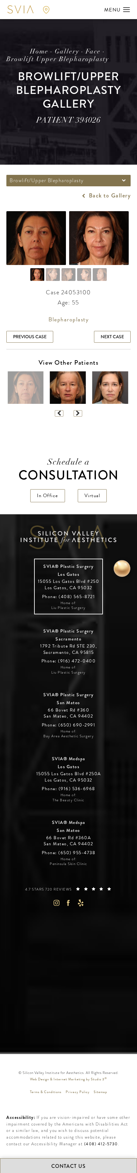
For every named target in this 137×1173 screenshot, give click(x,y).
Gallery (67, 52)
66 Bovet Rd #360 (68, 713)
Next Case (112, 336)
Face (93, 52)
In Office (47, 495)
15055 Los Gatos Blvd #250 (68, 584)
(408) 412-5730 (101, 1144)
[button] (126, 9)
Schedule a (68, 470)
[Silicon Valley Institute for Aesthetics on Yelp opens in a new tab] (81, 903)
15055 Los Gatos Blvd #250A (68, 777)
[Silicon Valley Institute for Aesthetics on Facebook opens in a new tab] (69, 903)
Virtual (92, 495)
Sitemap (100, 1092)
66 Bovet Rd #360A (68, 841)
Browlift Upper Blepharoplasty (57, 59)
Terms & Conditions (45, 1092)
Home (39, 52)
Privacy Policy (78, 1092)
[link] (68, 597)
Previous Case (30, 336)
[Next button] (78, 413)
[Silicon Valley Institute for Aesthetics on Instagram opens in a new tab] (56, 903)
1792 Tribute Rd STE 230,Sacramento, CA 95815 (68, 649)
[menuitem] (56, 903)
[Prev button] (59, 413)
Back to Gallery (109, 195)
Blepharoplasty (68, 319)
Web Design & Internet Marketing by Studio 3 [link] (68, 1079)
